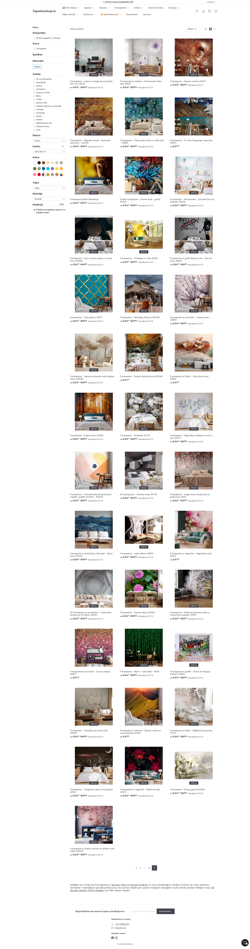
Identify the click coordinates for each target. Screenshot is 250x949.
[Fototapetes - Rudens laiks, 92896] (93, 415)
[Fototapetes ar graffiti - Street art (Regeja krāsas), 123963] (193, 653)
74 (149, 868)
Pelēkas (57, 163)
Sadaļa (37, 74)
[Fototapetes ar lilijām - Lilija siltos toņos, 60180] (193, 358)
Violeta (52, 169)
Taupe (61, 163)
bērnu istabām (96, 890)
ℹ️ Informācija (69, 7)
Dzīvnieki (39, 109)
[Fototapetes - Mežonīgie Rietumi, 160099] (143, 297)
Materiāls (38, 61)
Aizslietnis (88, 14)
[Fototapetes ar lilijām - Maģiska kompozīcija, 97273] (193, 712)
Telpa (36, 182)
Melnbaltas (43, 174)
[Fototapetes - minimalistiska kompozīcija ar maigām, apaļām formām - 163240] (93, 476)
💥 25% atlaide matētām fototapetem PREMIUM (118, 2)
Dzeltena (57, 169)
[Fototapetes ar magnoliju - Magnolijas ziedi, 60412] (193, 535)
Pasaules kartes (42, 126)
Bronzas (57, 174)
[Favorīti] (210, 11)
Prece (36, 43)
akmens (116, 884)
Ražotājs (38, 193)
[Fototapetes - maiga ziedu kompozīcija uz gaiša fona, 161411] (193, 476)
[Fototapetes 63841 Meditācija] (93, 179)
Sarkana (39, 174)
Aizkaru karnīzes (155, 7)
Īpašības (38, 54)
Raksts (36, 135)
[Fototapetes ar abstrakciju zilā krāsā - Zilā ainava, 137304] (93, 535)
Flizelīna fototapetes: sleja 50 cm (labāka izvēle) (50, 211)
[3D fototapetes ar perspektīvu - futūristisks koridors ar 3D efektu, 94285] (93, 594)
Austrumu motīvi (43, 93)
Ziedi (38, 130)
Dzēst (63, 146)
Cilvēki (39, 99)
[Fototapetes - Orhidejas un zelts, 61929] (143, 238)
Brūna (43, 163)
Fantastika (40, 113)
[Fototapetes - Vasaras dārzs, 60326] (143, 592)
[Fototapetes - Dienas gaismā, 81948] (193, 769)
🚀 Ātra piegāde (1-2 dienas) (48, 38)
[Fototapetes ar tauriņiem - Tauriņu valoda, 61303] (93, 653)
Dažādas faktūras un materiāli (48, 106)
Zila (43, 169)
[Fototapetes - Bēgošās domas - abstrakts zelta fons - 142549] (93, 121)
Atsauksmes (132, 14)
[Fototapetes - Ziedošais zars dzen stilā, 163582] (93, 712)
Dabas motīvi (41, 103)
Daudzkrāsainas (61, 174)
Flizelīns (37, 66)
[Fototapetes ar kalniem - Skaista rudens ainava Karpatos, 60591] (143, 712)
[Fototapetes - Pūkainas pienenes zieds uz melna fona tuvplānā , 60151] (193, 594)
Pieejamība (39, 33)
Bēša (48, 163)
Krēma (52, 163)
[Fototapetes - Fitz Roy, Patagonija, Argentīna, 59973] (193, 121)
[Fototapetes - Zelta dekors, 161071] (93, 297)
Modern (39, 120)
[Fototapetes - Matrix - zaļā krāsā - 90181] (143, 651)
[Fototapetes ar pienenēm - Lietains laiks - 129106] (193, 298)
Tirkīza (48, 169)
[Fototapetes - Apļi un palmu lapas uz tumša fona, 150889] (93, 240)
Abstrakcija (40, 82)
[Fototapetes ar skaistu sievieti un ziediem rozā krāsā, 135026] (93, 830)
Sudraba (52, 174)
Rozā (35, 174)
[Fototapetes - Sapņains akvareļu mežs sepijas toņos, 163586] (93, 358)
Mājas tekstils (69, 14)
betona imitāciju (139, 884)
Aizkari (137, 7)
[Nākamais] (154, 868)
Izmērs (36, 146)
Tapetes (88, 7)
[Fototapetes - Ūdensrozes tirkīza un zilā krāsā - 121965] (143, 121)
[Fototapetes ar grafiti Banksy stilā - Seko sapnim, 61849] (193, 240)
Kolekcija (38, 204)
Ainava (39, 86)
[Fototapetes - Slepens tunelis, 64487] (193, 61)
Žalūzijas (172, 7)
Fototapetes (120, 7)
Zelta (48, 174)
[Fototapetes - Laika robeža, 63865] (143, 533)
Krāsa (36, 157)
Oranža (61, 169)
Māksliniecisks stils (44, 123)
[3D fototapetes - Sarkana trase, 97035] (143, 474)
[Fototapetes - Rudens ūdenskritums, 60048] (143, 356)
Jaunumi (147, 14)
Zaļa (39, 169)
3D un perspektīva (44, 79)
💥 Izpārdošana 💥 (109, 14)
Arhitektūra (40, 89)
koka (123, 884)
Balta (35, 163)
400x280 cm (40, 152)
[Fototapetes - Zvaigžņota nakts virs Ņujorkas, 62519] (93, 771)
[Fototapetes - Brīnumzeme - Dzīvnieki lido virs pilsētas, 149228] (193, 180)
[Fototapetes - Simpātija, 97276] (143, 415)
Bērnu (38, 96)
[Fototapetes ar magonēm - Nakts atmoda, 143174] (143, 771)
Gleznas (103, 7)
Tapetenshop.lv (44, 11)
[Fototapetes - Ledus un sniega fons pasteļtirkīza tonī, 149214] (93, 63)
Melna (39, 163)
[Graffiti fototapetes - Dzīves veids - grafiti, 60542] (143, 180)
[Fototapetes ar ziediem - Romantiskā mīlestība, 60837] (143, 63)
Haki (35, 169)
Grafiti (38, 116)
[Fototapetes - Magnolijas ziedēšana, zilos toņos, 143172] (193, 417)
